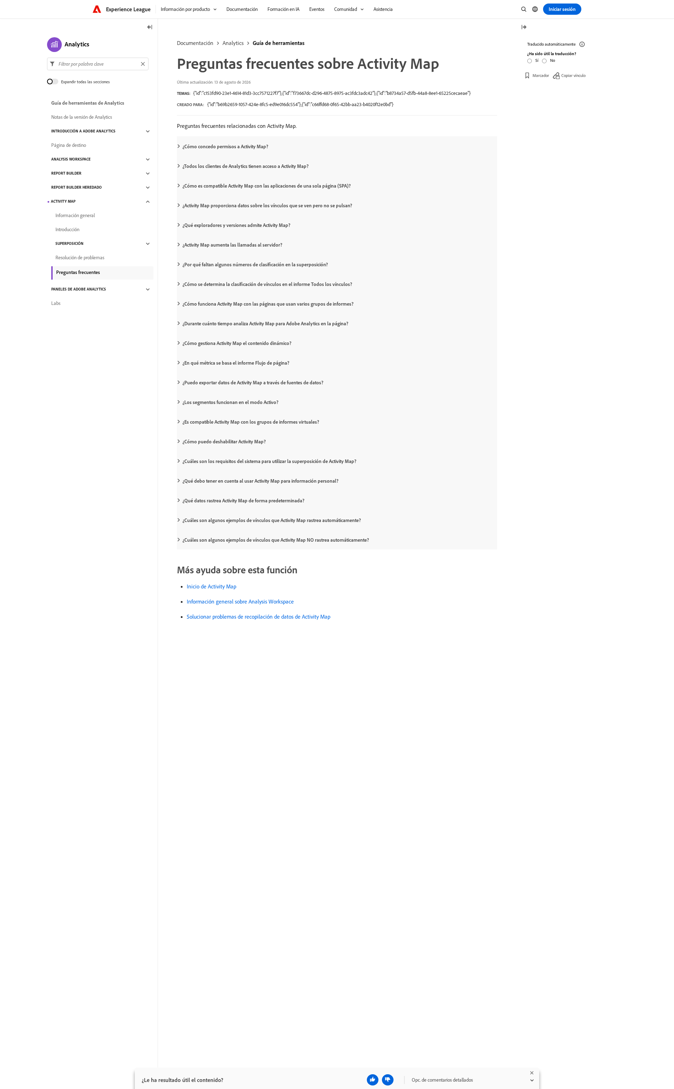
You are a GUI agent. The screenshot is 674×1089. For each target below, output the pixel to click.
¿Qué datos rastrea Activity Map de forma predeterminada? (243, 500)
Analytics (233, 42)
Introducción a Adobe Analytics (83, 131)
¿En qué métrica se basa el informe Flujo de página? (236, 363)
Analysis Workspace (71, 159)
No (552, 60)
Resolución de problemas (79, 258)
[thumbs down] (388, 1079)
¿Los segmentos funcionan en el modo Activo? (230, 402)
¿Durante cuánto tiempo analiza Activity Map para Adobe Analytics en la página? (265, 323)
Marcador (541, 75)
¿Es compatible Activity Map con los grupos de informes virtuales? (251, 422)
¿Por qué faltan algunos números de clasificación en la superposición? (255, 264)
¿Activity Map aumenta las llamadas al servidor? (232, 245)
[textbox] (97, 64)
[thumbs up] (372, 1079)
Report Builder (66, 173)
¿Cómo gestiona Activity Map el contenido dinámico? (237, 343)
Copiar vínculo (573, 75)
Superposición (69, 243)
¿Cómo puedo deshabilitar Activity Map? (224, 441)
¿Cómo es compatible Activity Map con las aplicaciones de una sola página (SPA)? (267, 186)
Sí (536, 60)
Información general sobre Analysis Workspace (240, 601)
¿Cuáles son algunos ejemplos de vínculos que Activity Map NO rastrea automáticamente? (276, 540)
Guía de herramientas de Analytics (87, 103)
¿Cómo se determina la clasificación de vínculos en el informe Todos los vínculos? (267, 284)
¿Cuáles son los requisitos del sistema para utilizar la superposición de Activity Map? (269, 461)
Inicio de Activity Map (211, 586)
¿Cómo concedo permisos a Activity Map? (225, 146)
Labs (55, 303)
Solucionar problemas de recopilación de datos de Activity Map (258, 616)
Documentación (195, 42)
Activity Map (63, 201)
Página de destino (68, 145)
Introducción (67, 230)
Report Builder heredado (76, 187)
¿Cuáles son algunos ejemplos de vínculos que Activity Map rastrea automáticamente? (272, 520)
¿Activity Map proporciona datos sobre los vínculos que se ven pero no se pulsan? (267, 205)
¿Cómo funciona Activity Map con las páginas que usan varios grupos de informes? (268, 304)
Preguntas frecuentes (78, 272)
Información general (75, 216)
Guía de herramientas (278, 42)
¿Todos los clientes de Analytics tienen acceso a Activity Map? (246, 166)
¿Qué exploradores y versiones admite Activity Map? (236, 225)
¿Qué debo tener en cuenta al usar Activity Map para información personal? (260, 481)
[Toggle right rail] (523, 28)
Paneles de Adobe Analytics (78, 289)
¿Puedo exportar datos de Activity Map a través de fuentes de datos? (253, 382)
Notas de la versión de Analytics (81, 117)
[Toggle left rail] (150, 28)
